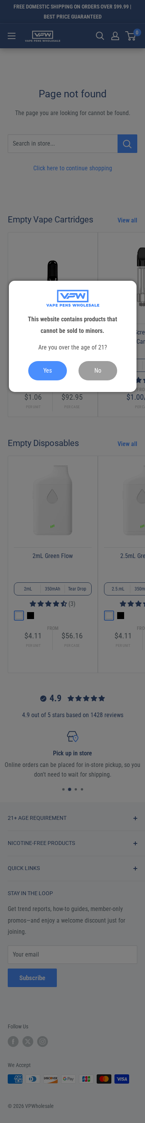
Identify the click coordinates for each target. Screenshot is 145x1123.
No (97, 370)
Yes (47, 370)
